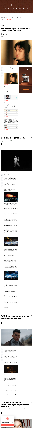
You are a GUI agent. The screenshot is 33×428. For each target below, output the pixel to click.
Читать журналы (9, 19)
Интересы (20, 17)
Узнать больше (8, 423)
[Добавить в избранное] (31, 27)
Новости (2, 17)
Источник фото (6, 84)
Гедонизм (16, 17)
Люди (10, 17)
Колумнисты (6, 17)
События (13, 17)
